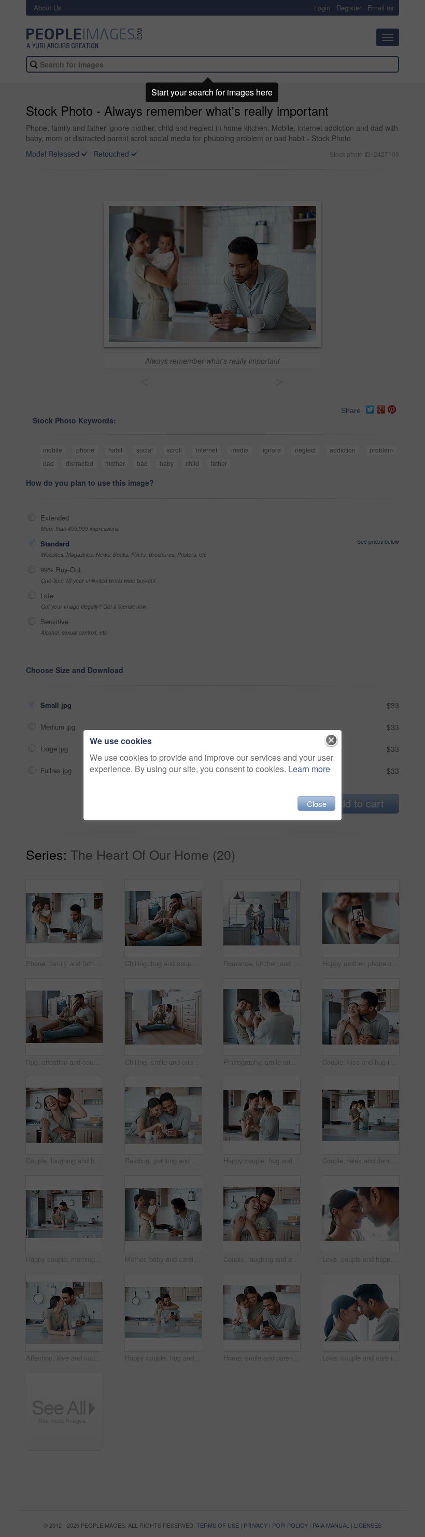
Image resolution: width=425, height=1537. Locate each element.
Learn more (309, 769)
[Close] (331, 740)
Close (317, 803)
